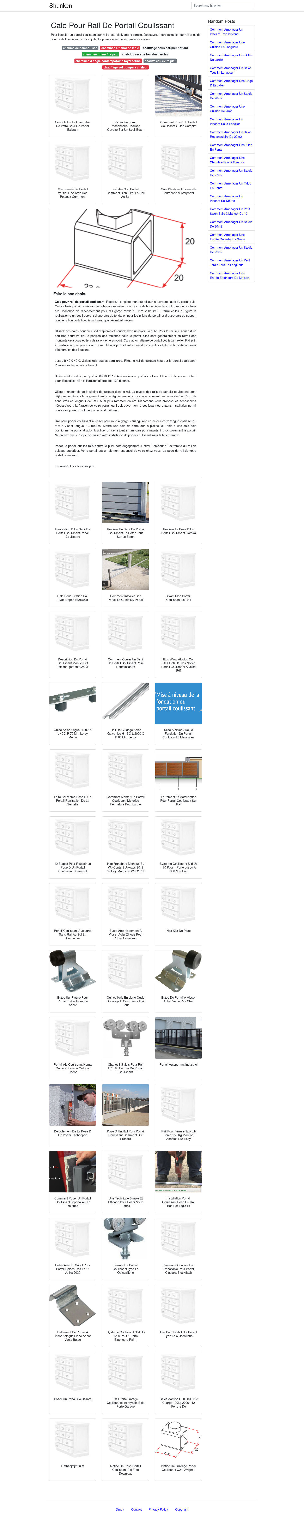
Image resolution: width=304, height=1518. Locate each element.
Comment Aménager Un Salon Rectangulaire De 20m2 (230, 134)
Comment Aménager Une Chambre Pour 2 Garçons (227, 159)
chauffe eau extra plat (160, 61)
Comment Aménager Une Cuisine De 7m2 (227, 108)
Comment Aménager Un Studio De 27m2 (231, 172)
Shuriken (60, 5)
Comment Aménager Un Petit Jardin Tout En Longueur (230, 262)
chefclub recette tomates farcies (145, 54)
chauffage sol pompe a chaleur (126, 67)
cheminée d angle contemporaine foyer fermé (108, 61)
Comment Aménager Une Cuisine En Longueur (227, 44)
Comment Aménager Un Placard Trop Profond (226, 31)
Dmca (120, 1509)
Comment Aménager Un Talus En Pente (230, 185)
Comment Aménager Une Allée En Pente (231, 147)
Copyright (181, 1509)
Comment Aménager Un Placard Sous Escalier (226, 121)
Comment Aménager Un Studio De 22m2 (231, 249)
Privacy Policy (158, 1509)
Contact (136, 1509)
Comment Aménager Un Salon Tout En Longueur (230, 70)
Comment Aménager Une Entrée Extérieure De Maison (229, 275)
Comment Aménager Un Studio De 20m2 (231, 95)
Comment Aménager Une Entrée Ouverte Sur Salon (227, 236)
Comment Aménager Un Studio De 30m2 (231, 224)
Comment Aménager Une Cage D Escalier (231, 82)
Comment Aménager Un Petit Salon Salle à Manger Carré (230, 211)
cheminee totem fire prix (100, 54)
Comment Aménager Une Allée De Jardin (231, 57)
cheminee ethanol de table (120, 48)
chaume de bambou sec (80, 48)
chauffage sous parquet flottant (165, 48)
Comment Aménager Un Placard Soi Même (226, 198)
